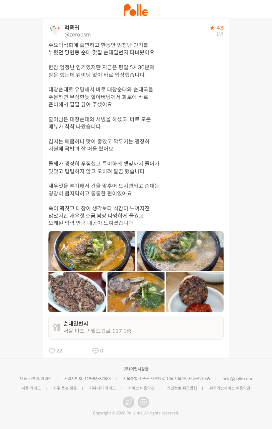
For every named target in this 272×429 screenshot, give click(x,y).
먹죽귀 (71, 27)
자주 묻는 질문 (65, 388)
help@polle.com (237, 378)
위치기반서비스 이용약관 (229, 388)
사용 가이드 (31, 388)
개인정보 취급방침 (182, 388)
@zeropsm (77, 34)
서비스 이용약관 (141, 388)
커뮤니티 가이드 (102, 388)
